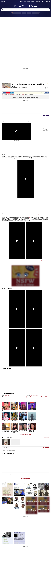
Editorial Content (35, 12)
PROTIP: (3, 94)
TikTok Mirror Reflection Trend (35, 395)
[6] (41, 260)
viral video (35, 117)
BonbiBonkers (5, 420)
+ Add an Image (46, 447)
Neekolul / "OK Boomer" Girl (31, 431)
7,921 (47, 87)
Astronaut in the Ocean (31, 421)
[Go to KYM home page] (3, 1)
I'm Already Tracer (14, 410)
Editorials (38, 1)
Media (32, 1)
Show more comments (25, 478)
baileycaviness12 (7, 396)
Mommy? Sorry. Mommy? (23, 410)
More (43, 1)
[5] (26, 396)
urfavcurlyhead (7, 395)
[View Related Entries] (24, 87)
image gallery (13, 94)
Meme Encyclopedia (24, 1)
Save (8, 92)
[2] (38, 214)
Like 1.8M (46, 92)
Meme (46, 115)
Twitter (40, 260)
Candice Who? (14, 420)
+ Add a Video (46, 437)
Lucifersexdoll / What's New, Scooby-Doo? (14, 431)
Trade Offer (32, 410)
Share (4, 92)
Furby (30, 217)
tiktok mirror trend (45, 129)
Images (24, 12)
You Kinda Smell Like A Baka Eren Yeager (5, 431)
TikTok (18, 87)
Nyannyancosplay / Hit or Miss (6, 410)
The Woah (23, 420)
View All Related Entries (25, 434)
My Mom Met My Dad (23, 430)
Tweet (13, 92)
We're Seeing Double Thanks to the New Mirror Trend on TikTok (38, 396)
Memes (29, 12)
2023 (43, 122)
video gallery (22, 94)
